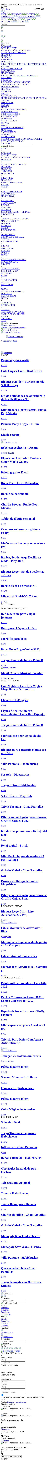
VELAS (19, 141)
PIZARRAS (6, 223)
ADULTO (5, 250)
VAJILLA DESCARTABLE (13, 314)
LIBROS (4, 228)
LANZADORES (8, 194)
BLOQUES (6, 225)
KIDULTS (16, 19)
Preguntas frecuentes (16, 328)
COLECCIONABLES (10, 269)
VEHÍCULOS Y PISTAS (11, 191)
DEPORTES (6, 207)
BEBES (4, 14)
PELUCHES (6, 166)
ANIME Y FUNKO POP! (35, 64)
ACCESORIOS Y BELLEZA (13, 260)
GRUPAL (5, 246)
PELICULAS (19, 64)
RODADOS (6, 210)
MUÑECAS (6, 169)
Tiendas (11, 325)
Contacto (13, 330)
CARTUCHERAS (8, 296)
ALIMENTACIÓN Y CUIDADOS (15, 157)
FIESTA (21, 22)
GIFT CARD (6, 319)
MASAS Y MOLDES (10, 221)
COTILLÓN (6, 303)
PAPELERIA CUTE (9, 262)
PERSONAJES (7, 173)
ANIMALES (6, 171)
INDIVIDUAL (7, 248)
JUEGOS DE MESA (27, 17)
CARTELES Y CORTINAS (21, 139)
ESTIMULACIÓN (9, 155)
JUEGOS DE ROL (9, 230)
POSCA (4, 289)
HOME (29, 19)
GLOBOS (5, 139)
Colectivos (5, 9)
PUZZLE (5, 253)
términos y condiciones (16, 1402)
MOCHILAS (6, 294)
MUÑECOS (17, 14)
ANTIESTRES (7, 75)
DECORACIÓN (8, 305)
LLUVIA (5, 282)
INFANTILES (7, 64)
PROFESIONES (8, 98)
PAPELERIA (6, 273)
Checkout (5, 1440)
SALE (3, 321)
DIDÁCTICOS (7, 17)
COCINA (43, 98)
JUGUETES (6, 153)
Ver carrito (5, 1429)
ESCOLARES (7, 22)
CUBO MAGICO (21, 75)
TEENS (4, 19)
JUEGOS (5, 66)
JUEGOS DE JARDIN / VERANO (15, 212)
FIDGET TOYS (7, 196)
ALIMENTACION (9, 280)
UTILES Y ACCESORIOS (12, 291)
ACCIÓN (31, 14)
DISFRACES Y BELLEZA (26, 98)
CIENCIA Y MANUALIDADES (15, 219)
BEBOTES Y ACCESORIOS (13, 164)
